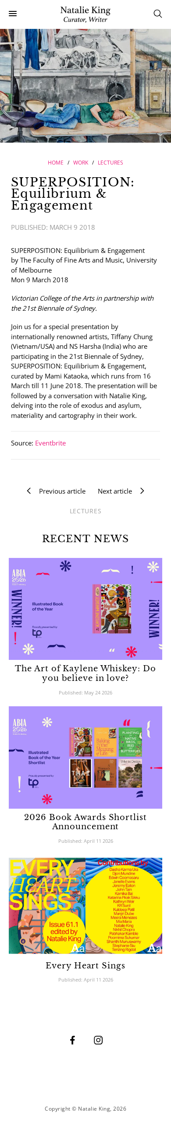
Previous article (60, 491)
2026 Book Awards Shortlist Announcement (85, 822)
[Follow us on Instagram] (98, 1039)
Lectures (110, 162)
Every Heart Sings (85, 966)
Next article (117, 491)
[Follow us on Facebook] (72, 1039)
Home (56, 162)
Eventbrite (50, 442)
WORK (80, 162)
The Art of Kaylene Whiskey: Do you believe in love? (85, 673)
